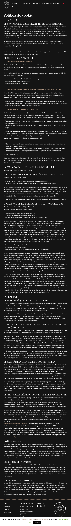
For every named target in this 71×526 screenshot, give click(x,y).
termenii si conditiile (28, 520)
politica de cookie (42, 520)
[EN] (63, 4)
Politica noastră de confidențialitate (16, 424)
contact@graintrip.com (16, 437)
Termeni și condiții (26, 503)
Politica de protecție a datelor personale (26, 511)
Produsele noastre (29, 4)
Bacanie (6, 509)
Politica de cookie (26, 506)
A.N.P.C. (22, 517)
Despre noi (15, 5)
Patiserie (7, 506)
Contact (57, 4)
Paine (5, 503)
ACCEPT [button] (37, 523)
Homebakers (46, 4)
